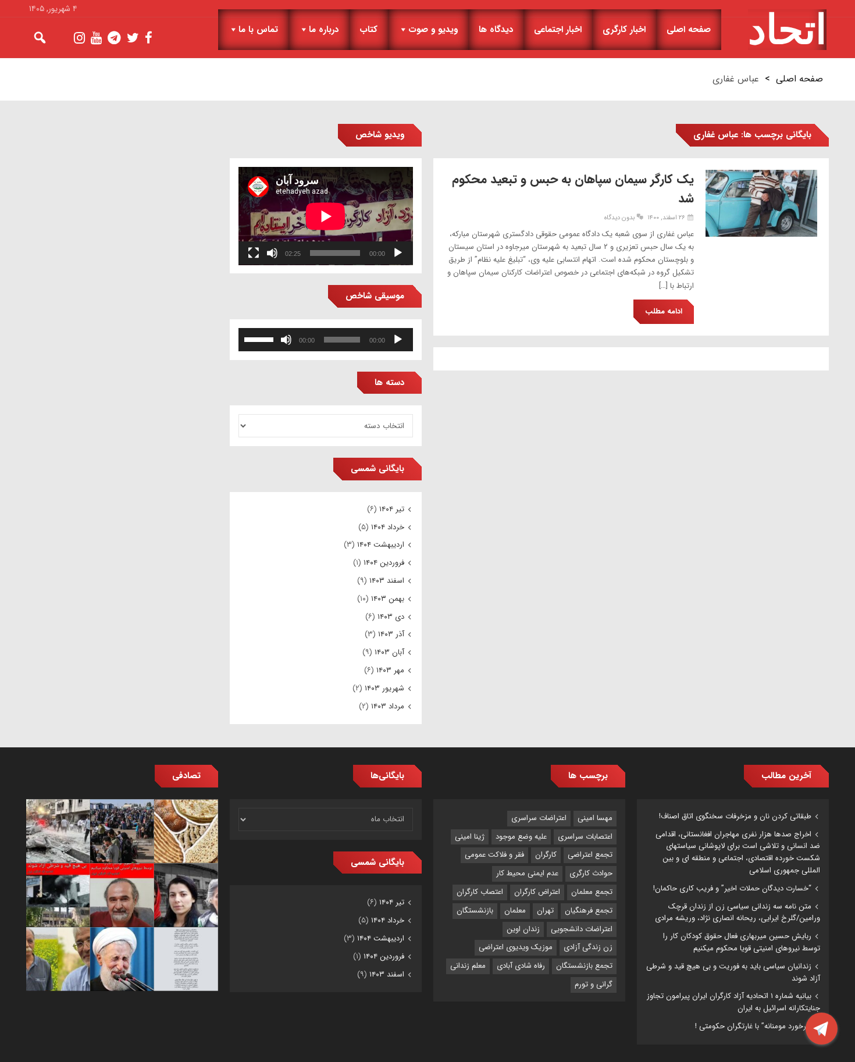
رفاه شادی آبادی (521, 966)
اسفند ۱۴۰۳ (386, 581)
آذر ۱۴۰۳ (391, 634)
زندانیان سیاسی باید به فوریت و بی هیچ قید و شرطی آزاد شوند (733, 972)
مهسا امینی (595, 818)
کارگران (546, 855)
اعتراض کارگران (537, 892)
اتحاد (787, 29)
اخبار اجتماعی (558, 30)
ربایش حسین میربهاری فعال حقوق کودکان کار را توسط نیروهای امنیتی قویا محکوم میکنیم (741, 942)
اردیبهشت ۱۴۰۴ (380, 545)
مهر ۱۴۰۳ (390, 670)
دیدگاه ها (496, 30)
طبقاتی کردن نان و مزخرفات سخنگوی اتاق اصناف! (735, 816)
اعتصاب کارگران (480, 892)
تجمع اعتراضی (590, 855)
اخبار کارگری (624, 30)
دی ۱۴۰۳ (390, 617)
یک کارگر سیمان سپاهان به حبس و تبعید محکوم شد (573, 189)
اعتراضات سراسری (539, 818)
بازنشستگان (475, 910)
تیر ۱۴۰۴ (391, 509)
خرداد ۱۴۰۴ (387, 527)
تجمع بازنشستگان (584, 966)
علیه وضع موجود (521, 837)
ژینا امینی (469, 837)
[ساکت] (272, 253)
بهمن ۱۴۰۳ (387, 599)
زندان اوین (523, 929)
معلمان (515, 910)
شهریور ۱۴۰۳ (384, 688)
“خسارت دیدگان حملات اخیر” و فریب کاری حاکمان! (732, 888)
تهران (545, 910)
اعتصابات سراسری (585, 837)
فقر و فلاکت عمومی (494, 855)
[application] (325, 216)
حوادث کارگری (590, 873)
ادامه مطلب (663, 311)
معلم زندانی (468, 966)
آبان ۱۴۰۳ (389, 652)
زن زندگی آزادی (588, 947)
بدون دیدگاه (619, 218)
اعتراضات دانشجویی (581, 929)
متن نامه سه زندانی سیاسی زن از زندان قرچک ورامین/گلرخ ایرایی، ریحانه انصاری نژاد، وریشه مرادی (737, 912)
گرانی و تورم (593, 984)
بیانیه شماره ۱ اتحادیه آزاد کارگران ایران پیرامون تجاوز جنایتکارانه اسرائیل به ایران (733, 1002)
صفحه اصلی (689, 30)
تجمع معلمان (591, 892)
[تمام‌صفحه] (253, 253)
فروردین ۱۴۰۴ (384, 563)
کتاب (368, 30)
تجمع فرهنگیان (588, 910)
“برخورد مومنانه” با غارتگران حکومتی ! (753, 1026)
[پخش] (398, 253)
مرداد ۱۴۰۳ (387, 706)
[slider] (260, 338)
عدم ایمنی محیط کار (527, 873)
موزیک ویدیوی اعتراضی (516, 947)
